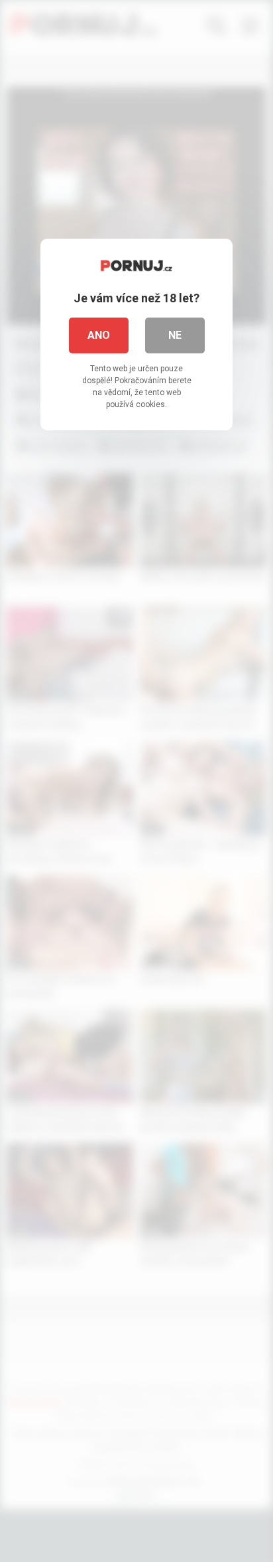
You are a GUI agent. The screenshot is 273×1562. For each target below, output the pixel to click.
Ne (175, 335)
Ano (98, 335)
